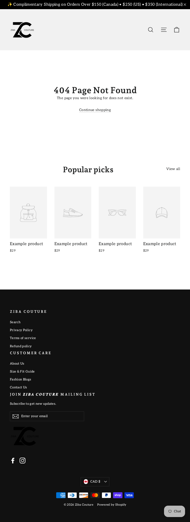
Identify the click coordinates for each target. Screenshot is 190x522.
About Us (17, 364)
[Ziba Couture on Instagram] (22, 461)
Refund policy (21, 346)
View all (173, 169)
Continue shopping (95, 110)
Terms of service (23, 338)
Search (15, 322)
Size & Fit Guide (22, 372)
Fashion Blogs (20, 379)
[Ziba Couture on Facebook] (13, 461)
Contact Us (18, 387)
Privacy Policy (21, 330)
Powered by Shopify (111, 505)
